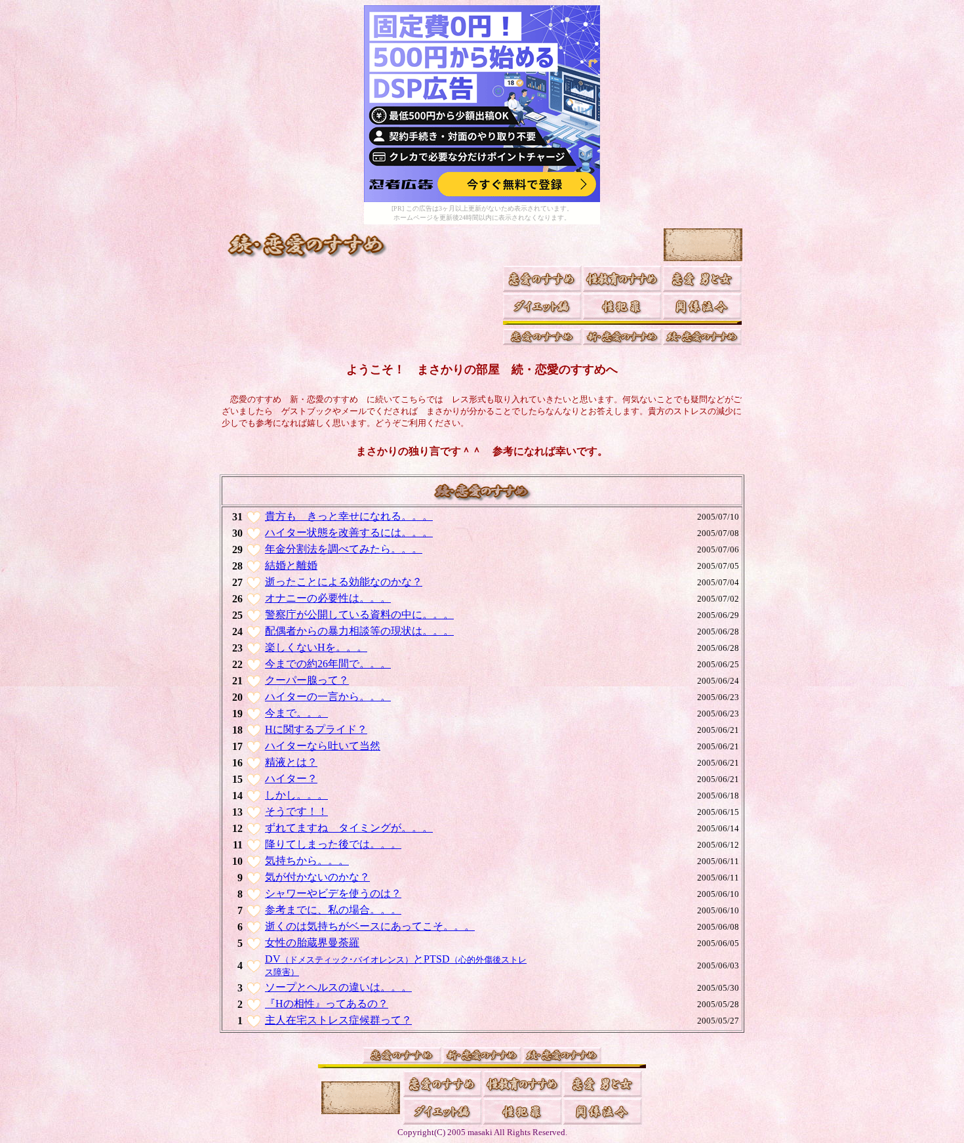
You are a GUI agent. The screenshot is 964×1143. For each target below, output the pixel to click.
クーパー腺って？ (307, 680)
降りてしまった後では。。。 (333, 844)
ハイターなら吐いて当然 (322, 745)
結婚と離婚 (291, 565)
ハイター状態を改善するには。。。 (349, 532)
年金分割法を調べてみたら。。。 (343, 548)
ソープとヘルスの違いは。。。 (338, 987)
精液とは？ (291, 762)
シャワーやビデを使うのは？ (333, 893)
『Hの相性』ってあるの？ (326, 1003)
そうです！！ (296, 811)
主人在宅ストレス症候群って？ (338, 1020)
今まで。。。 (296, 712)
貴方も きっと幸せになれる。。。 (349, 516)
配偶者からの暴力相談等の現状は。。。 (359, 630)
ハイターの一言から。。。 (328, 696)
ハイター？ (291, 778)
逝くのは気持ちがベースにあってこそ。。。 (370, 926)
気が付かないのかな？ (317, 877)
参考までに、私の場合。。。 (333, 909)
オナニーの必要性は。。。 (328, 598)
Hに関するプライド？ (316, 729)
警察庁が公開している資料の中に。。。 (359, 614)
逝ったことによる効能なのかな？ (343, 581)
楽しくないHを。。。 (316, 647)
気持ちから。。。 (307, 860)
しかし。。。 (296, 794)
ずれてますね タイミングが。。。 (349, 827)
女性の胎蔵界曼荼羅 (312, 942)
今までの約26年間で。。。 (328, 663)
